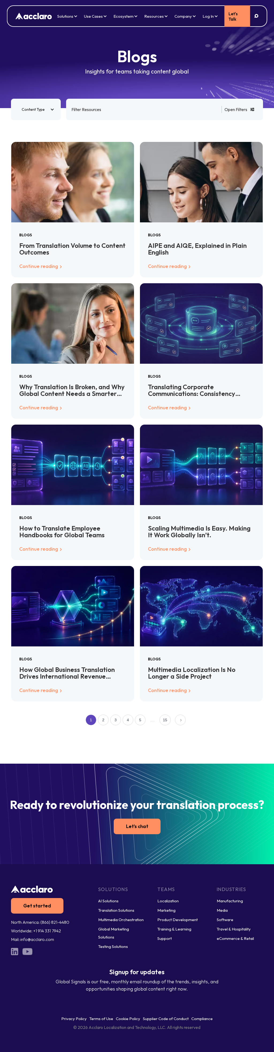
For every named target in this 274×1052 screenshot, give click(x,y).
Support (164, 938)
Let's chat (137, 826)
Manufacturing (230, 900)
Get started (37, 906)
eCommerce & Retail (235, 938)
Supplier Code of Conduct (166, 1018)
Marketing (166, 910)
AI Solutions (108, 900)
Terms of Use (101, 1018)
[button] (35, 109)
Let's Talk (233, 16)
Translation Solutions (116, 910)
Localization (168, 900)
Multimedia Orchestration (121, 919)
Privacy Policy (74, 1018)
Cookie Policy (128, 1018)
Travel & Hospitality (234, 929)
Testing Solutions (113, 946)
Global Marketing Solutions (113, 933)
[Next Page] (180, 720)
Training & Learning (174, 929)
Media (222, 910)
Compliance (202, 1018)
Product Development (177, 919)
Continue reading (39, 266)
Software (225, 919)
